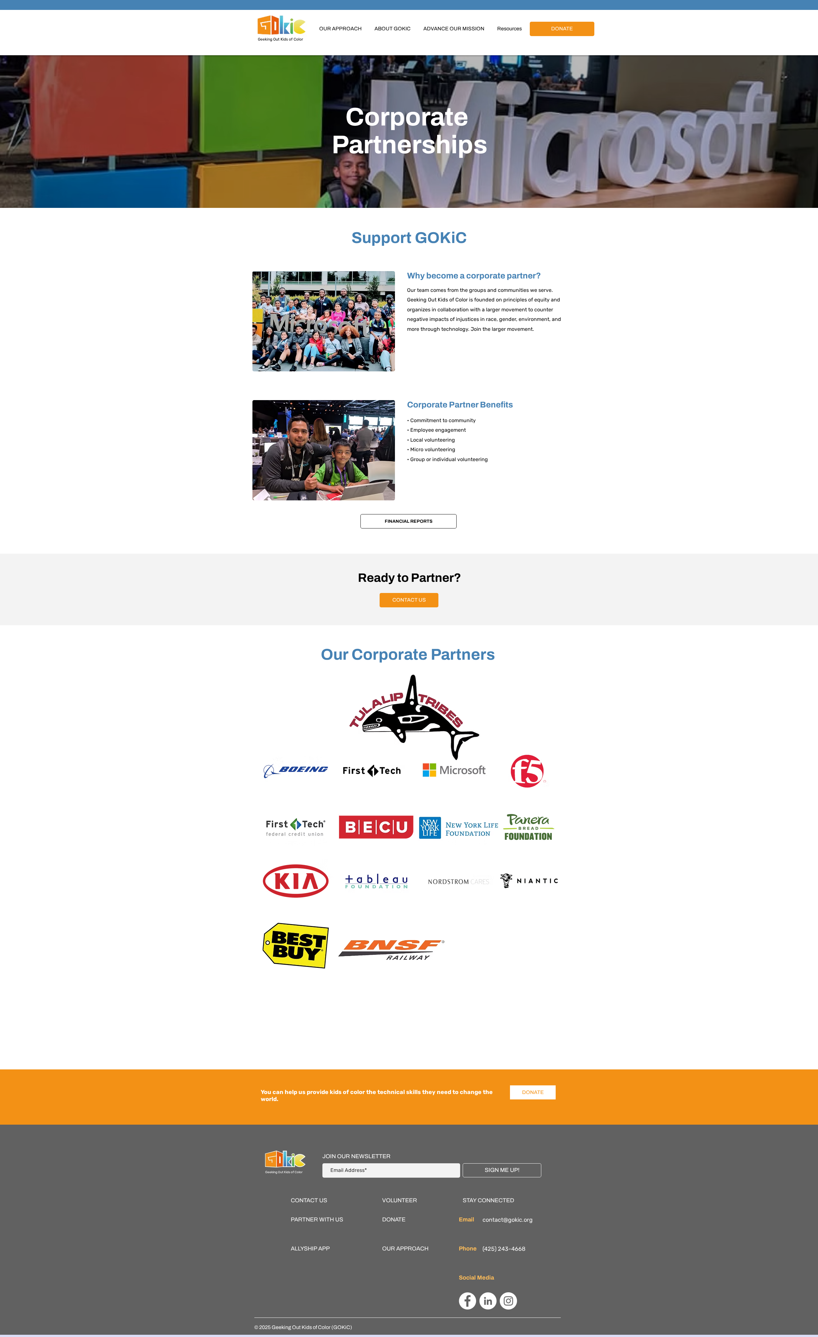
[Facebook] (467, 1301)
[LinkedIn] (488, 1301)
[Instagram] (508, 1301)
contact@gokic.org (507, 1219)
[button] (392, 29)
